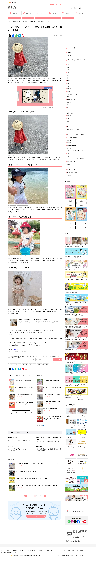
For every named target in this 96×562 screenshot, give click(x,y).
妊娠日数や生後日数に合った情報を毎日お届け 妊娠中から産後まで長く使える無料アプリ (36, 512)
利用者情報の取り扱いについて (8, 552)
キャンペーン (54, 18)
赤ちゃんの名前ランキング (73, 148)
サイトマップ (41, 550)
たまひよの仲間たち (72, 169)
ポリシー (22, 550)
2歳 (26, 364)
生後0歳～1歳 (70, 52)
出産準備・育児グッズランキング (75, 151)
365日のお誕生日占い (72, 137)
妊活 (85, 8)
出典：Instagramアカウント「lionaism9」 (17, 255)
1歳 (23, 364)
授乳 (68, 78)
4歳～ (34, 364)
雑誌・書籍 (14, 18)
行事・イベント (71, 97)
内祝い (59, 4)
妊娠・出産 (69, 8)
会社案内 (82, 555)
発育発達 (69, 91)
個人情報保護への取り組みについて (67, 555)
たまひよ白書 (70, 175)
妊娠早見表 (15, 13)
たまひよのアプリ (71, 167)
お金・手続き (28, 13)
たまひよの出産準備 (72, 172)
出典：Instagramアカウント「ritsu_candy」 (18, 307)
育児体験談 (70, 113)
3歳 (30, 364)
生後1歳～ (69, 55)
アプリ (28, 18)
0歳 (19, 364)
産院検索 (69, 142)
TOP (63, 8)
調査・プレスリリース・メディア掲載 (56, 550)
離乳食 (67, 13)
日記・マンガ (70, 115)
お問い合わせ (80, 550)
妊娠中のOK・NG (71, 145)
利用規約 (15, 550)
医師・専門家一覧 (31, 550)
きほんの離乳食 (71, 161)
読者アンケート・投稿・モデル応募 (75, 134)
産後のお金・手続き (72, 105)
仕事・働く (70, 102)
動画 (68, 121)
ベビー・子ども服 (14, 364)
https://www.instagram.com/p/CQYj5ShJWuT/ (18, 205)
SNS (41, 18)
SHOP (52, 4)
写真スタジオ (68, 18)
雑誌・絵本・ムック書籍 (73, 129)
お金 (68, 153)
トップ (9, 21)
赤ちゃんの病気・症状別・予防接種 (75, 159)
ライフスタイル (71, 107)
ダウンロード (36, 516)
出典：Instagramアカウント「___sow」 (17, 155)
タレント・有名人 (71, 118)
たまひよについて (71, 126)
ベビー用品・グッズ (72, 94)
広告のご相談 (71, 550)
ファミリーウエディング (73, 110)
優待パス (81, 13)
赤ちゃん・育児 (77, 8)
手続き (68, 156)
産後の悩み (70, 88)
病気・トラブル (71, 86)
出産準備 (54, 13)
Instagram (39, 364)
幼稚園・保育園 (71, 99)
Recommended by (40, 425)
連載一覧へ (81, 399)
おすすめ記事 (45, 364)
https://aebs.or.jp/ (76, 537)
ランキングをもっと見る (21, 412)
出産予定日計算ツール (72, 140)
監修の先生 (70, 164)
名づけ (41, 13)
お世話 (68, 83)
